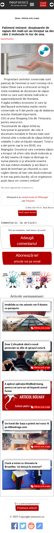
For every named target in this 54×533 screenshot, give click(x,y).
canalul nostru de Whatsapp (34, 197)
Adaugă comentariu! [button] (27, 240)
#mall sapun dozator (27, 212)
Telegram (30, 200)
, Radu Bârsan (48, 207)
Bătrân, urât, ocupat (30, 18)
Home (17, 18)
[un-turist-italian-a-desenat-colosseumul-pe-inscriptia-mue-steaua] (2, 4)
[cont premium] (27, 280)
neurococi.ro (28, 187)
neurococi (18, 2)
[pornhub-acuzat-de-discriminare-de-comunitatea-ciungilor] (51, 4)
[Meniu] (32, 4)
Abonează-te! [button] (27, 258)
